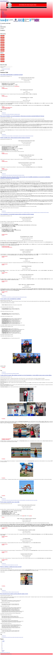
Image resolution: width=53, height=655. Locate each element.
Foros (2, 61)
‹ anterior (3, 641)
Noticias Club (4, 112)
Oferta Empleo (4, 16)
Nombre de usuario (3, 66)
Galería (3, 12)
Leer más (11, 114)
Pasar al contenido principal (4, 0)
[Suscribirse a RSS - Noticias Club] (5, 652)
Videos (3, 13)
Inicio (2, 11)
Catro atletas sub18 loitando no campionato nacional (11, 74)
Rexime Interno (4, 17)
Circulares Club (2, 42)
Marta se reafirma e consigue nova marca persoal (10, 566)
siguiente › (3, 650)
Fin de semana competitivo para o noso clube (9, 501)
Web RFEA (2, 56)
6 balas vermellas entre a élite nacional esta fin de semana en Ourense (15, 137)
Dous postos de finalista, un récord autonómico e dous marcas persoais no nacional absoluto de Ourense (22, 116)
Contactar (2, 37)
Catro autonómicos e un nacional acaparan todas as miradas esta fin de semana (17, 214)
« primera (3, 640)
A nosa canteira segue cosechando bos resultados (10, 298)
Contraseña (2, 67)
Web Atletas (2, 47)
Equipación (2, 35)
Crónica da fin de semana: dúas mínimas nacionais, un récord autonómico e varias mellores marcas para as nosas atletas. (26, 375)
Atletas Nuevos (4, 14)
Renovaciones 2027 (4, 15)
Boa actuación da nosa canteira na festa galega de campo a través (14, 593)
